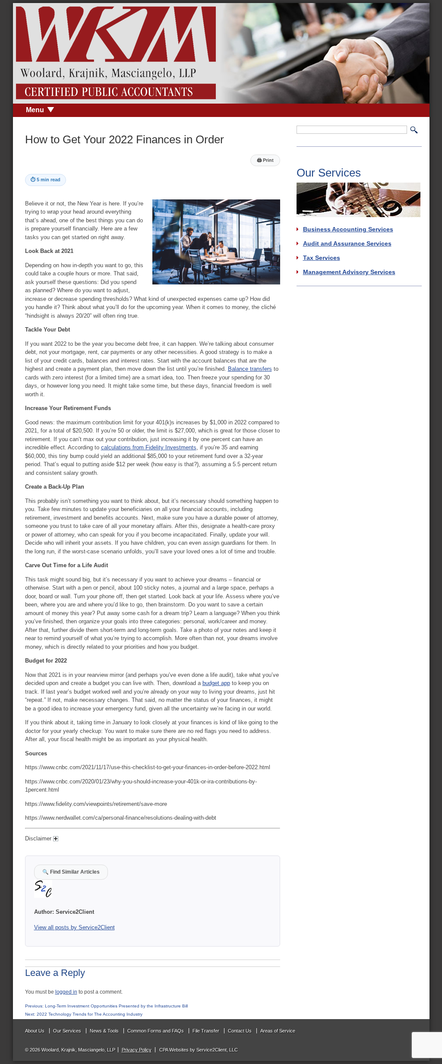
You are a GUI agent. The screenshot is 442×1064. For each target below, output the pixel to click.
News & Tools (104, 1030)
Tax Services (321, 257)
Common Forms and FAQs (155, 1030)
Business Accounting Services (348, 229)
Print (265, 160)
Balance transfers (250, 369)
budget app (216, 683)
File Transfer (206, 1030)
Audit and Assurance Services (347, 243)
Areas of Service (277, 1030)
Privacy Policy (137, 1049)
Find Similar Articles (71, 872)
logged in (66, 992)
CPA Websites (174, 1049)
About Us (34, 1030)
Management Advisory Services (349, 271)
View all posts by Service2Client (74, 927)
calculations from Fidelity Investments (148, 447)
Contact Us (240, 1030)
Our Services (67, 1030)
